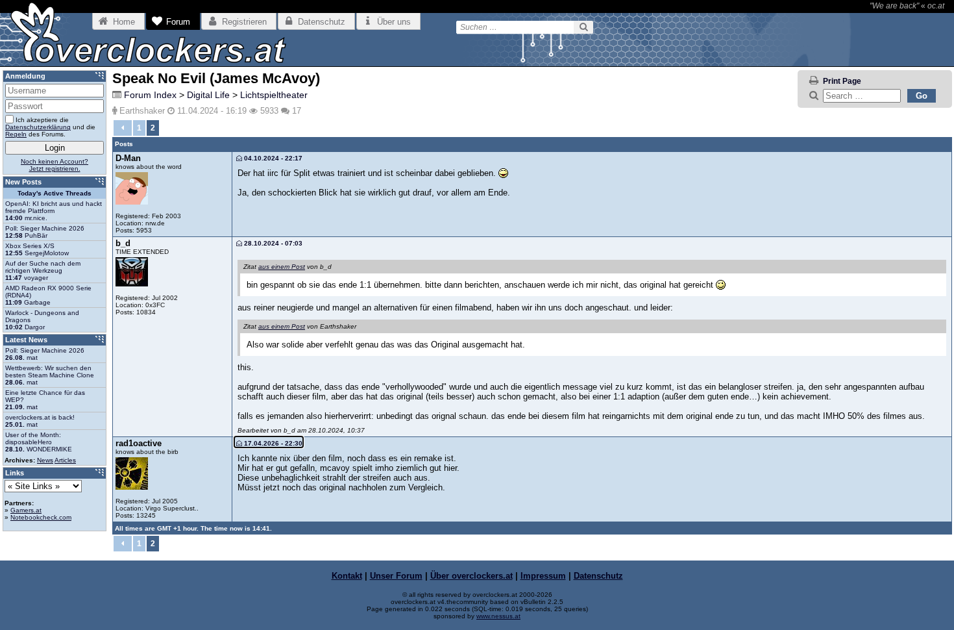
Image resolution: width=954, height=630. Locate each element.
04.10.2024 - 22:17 (272, 158)
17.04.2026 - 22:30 (272, 443)
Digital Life (208, 95)
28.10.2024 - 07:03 (272, 243)
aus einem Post (281, 266)
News (45, 460)
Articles (65, 460)
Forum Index (150, 95)
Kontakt (347, 576)
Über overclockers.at (471, 576)
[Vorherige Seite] (123, 128)
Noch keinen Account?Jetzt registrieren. (54, 165)
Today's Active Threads (55, 193)
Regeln (16, 134)
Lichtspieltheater (274, 95)
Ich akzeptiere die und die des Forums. (50, 127)
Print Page (842, 81)
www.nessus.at (498, 616)
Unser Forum (396, 576)
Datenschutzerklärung (38, 127)
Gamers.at (26, 510)
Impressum (543, 576)
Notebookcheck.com (40, 517)
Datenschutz (598, 576)
